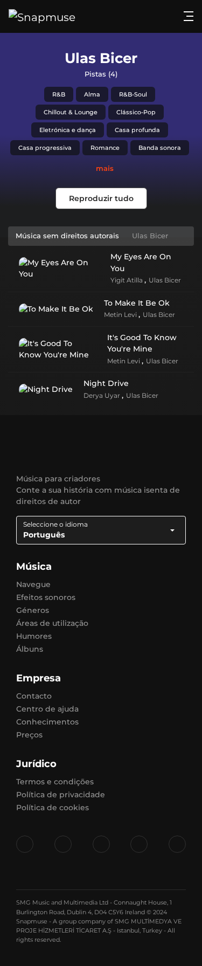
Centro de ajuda (47, 709)
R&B (58, 94)
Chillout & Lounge (70, 112)
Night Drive (106, 383)
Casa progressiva (45, 147)
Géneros (32, 610)
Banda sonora (159, 147)
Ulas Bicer (165, 280)
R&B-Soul (133, 94)
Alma (92, 94)
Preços (29, 735)
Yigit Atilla (127, 280)
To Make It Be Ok (137, 303)
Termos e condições (55, 781)
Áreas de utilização (52, 623)
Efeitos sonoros (45, 597)
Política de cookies (52, 807)
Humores (34, 636)
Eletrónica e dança (67, 130)
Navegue (33, 584)
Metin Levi (121, 314)
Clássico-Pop (136, 112)
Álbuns (29, 649)
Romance (105, 147)
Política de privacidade (60, 794)
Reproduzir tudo (101, 198)
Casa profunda (137, 130)
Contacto (34, 696)
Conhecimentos (47, 722)
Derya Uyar (102, 395)
